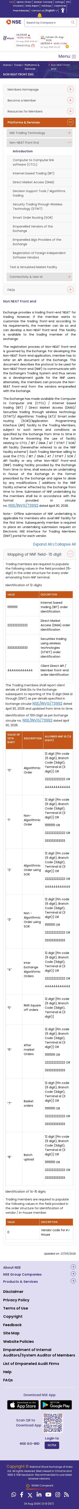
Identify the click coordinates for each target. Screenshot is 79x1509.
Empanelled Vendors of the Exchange (33, 228)
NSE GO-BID (30, 1443)
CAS (11, 2)
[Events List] (39, 15)
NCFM (52, 1445)
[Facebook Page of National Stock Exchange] (21, 1495)
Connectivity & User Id (26, 277)
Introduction (23, 151)
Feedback (12, 1324)
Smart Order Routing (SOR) (33, 217)
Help (7, 1371)
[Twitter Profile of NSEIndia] (29, 1495)
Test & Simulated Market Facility (33, 267)
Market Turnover (43, 2)
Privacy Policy (16, 1300)
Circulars (18, 5)
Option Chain (23, 2)
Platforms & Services (24, 122)
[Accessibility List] (63, 10)
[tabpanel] (54, 41)
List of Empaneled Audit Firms (31, 1363)
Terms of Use (15, 1308)
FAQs (11, 290)
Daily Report (32, 5)
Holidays (46, 5)
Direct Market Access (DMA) (33, 182)
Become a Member (22, 100)
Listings (59, 2)
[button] (67, 46)
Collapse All (65, 544)
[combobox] (50, 23)
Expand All (42, 544)
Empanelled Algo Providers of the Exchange (37, 242)
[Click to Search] (73, 22)
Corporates (60, 5)
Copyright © (18, 1466)
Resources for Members (25, 111)
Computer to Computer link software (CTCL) (33, 162)
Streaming (23, 45)
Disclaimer (13, 1291)
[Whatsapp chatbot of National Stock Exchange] (13, 1495)
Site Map (11, 1333)
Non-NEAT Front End (24, 142)
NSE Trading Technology (27, 133)
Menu (64, 56)
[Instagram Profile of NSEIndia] (57, 1495)
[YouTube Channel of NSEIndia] (47, 1495)
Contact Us (37, 10)
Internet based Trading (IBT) (34, 173)
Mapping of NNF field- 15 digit (35, 554)
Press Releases (21, 10)
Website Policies (18, 1341)
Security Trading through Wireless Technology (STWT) (37, 206)
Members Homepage (23, 89)
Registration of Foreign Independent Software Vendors (39, 255)
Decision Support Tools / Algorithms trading (39, 193)
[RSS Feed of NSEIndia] (66, 1495)
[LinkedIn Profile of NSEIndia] (38, 1495)
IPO (68, 2)
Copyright (13, 1316)
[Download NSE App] (23, 1405)
